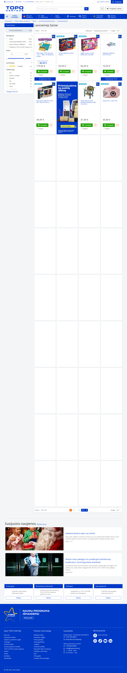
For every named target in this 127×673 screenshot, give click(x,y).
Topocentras (8, 21)
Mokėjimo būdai (39, 635)
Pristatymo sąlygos (39, 637)
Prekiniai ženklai (8, 644)
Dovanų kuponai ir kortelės (12, 646)
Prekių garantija (38, 639)
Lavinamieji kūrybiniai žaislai (47, 21)
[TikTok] (100, 641)
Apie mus (7, 635)
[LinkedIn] (111, 641)
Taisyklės (36, 644)
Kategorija (10, 36)
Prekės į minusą (84, 16)
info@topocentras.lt (73, 648)
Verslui (19, 2)
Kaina (8, 50)
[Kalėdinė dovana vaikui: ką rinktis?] (63, 538)
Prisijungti (118, 2)
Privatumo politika (39, 646)
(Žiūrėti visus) (41, 524)
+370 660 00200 (71, 646)
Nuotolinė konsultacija (73, 639)
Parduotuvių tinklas (10, 637)
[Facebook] (95, 635)
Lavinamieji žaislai (62, 21)
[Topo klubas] (27, 615)
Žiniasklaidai (7, 658)
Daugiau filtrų (11, 92)
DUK (35, 653)
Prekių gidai (37, 656)
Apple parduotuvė (44, 16)
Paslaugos (73, 16)
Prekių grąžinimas (39, 642)
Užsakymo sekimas (104, 2)
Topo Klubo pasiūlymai (99, 16)
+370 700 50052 (71, 637)
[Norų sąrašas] (102, 9)
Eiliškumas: (89, 31)
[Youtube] (106, 641)
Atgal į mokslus (57, 16)
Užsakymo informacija (40, 651)
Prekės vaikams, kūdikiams (22, 21)
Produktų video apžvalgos (41, 658)
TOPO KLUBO (40, 61)
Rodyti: (113, 31)
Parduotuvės (9, 2)
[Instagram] (95, 641)
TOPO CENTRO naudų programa (14, 649)
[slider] (7, 58)
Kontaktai (7, 656)
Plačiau (18, 598)
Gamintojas (10, 70)
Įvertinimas (10, 63)
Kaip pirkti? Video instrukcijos (42, 649)
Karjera (6, 651)
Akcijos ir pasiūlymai (29, 16)
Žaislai (34, 21)
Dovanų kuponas (113, 16)
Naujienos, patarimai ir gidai (12, 639)
